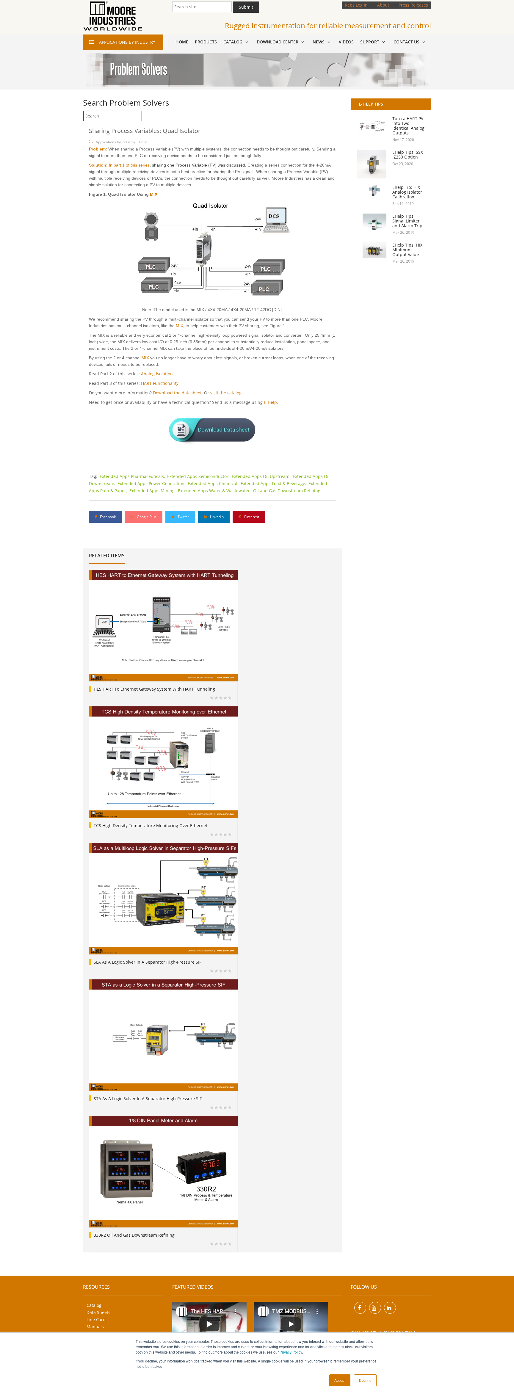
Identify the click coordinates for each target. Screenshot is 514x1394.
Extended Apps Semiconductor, (199, 476)
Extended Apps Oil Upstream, (262, 476)
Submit (246, 7)
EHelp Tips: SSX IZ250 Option (407, 154)
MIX (153, 194)
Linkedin (216, 516)
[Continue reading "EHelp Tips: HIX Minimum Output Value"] (371, 250)
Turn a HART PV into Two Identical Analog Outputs (408, 126)
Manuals (95, 1326)
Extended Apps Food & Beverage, (274, 483)
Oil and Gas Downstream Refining (286, 490)
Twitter (183, 516)
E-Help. (271, 402)
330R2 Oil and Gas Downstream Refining (134, 1235)
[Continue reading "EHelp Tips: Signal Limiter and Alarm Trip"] (371, 223)
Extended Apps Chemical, (213, 483)
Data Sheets (98, 1312)
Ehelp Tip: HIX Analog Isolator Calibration (407, 192)
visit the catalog (226, 393)
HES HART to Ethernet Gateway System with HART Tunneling (154, 689)
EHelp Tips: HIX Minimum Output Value (407, 249)
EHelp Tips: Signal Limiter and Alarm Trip (407, 220)
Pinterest (251, 516)
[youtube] (375, 1308)
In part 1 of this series (129, 165)
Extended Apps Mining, (153, 490)
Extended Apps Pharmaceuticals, (133, 476)
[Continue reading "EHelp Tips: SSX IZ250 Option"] (371, 164)
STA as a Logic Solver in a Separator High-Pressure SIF (148, 1098)
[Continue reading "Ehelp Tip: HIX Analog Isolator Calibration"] (371, 191)
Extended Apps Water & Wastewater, (215, 490)
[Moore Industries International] (112, 16)
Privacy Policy (291, 1351)
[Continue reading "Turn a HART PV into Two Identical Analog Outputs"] (371, 126)
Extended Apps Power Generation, (152, 483)
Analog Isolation (157, 374)
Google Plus (146, 516)
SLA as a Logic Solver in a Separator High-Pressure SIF (147, 962)
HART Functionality (159, 383)
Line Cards (97, 1319)
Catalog (94, 1305)
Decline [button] (365, 1380)
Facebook (107, 516)
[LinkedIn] (390, 1308)
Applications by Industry (115, 142)
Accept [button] (339, 1380)
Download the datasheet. (178, 393)
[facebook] (360, 1308)
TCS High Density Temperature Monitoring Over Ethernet (150, 825)
